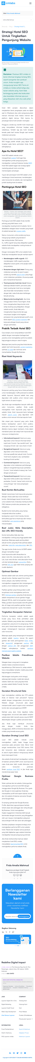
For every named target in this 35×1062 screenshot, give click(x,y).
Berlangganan (24, 916)
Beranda (4, 26)
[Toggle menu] (30, 3)
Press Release (23, 1011)
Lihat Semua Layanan (7, 1015)
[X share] (6, 932)
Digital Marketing (6, 1004)
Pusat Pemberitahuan (7, 1029)
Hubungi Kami (23, 1004)
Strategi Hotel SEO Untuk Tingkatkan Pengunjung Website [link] (20, 26)
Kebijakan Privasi (24, 1033)
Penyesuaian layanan (25, 1019)
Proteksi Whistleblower (25, 1015)
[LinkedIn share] (3, 932)
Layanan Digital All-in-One (9, 1000)
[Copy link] (13, 932)
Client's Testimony (6, 1033)
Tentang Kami (23, 1000)
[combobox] (17, 20)
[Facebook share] (10, 932)
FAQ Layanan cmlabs (7, 1036)
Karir (20, 1008)
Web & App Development (8, 1011)
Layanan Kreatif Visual (7, 1008)
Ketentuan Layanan (24, 1036)
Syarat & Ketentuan (24, 1029)
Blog (10, 26)
